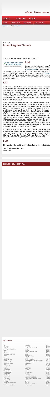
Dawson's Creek (8, 380)
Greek (26, 371)
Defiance (6, 381)
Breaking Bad (7, 362)
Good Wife (27, 367)
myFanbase (5, 25)
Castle (5, 367)
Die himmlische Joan (9, 385)
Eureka (26, 349)
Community (7, 376)
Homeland (27, 374)
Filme (5, 23)
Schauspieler (39, 23)
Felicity (26, 353)
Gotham (27, 369)
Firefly (26, 354)
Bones (5, 360)
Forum (32, 18)
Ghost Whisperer (29, 362)
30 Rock (6, 347)
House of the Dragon (30, 376)
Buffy (5, 364)
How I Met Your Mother (31, 377)
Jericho (26, 380)
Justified (27, 381)
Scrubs (47, 380)
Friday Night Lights (30, 356)
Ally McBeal (7, 353)
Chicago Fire (7, 369)
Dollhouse (27, 345)
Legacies (27, 382)
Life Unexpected (29, 385)
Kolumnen (27, 23)
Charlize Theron (31, 70)
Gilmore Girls (28, 363)
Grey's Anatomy (29, 372)
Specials (21, 18)
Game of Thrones (29, 359)
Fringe (26, 358)
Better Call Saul (8, 359)
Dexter (5, 383)
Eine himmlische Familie (31, 347)
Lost (47, 345)
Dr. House (27, 346)
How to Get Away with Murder (33, 378)
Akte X (5, 350)
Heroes (26, 373)
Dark (5, 377)
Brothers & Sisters (8, 363)
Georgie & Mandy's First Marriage (34, 360)
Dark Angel (6, 378)
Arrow (5, 356)
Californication (7, 365)
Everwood (27, 350)
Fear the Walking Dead (31, 351)
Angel (5, 355)
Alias (5, 351)
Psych (47, 372)
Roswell (48, 377)
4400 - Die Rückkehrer (10, 349)
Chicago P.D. (7, 373)
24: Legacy (6, 346)
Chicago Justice (8, 371)
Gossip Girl (28, 368)
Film (15, 25)
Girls (26, 364)
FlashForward (28, 355)
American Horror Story (10, 354)
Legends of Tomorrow (30, 383)
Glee (26, 365)
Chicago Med (7, 372)
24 (4, 345)
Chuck (5, 374)
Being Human (7, 358)
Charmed (6, 368)
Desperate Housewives (10, 382)
